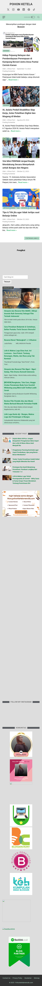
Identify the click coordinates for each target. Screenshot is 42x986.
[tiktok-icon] (34, 9)
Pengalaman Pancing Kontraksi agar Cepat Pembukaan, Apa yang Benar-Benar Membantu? (26, 452)
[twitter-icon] (8, 9)
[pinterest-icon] (28, 9)
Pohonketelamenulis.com (24, 982)
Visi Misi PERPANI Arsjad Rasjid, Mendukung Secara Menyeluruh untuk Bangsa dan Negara (18, 164)
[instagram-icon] (13, 9)
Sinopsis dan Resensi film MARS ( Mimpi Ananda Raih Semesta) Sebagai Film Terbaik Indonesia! (20, 313)
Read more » (14, 80)
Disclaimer (28, 978)
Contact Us (6, 978)
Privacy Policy (17, 978)
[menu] (5, 17)
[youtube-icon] (18, 9)
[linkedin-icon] (23, 9)
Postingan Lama (31, 238)
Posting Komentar (8, 71)
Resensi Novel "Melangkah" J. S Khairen (20, 340)
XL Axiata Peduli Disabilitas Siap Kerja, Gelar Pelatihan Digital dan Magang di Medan (19, 113)
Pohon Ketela (21, 4)
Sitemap (37, 978)
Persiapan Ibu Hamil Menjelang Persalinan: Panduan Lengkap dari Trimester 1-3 (25, 469)
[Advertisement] (21, 610)
